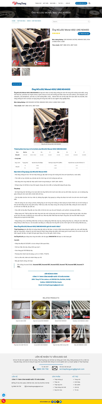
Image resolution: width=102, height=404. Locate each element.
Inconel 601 (46, 264)
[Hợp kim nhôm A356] (21, 310)
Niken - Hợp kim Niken (34, 21)
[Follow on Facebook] (52, 401)
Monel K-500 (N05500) (60, 320)
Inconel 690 (72, 264)
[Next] (47, 47)
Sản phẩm (52, 3)
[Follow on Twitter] (60, 401)
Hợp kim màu (21, 21)
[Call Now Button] (3, 401)
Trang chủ (38, 3)
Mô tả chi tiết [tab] (17, 84)
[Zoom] (13, 64)
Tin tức (60, 3)
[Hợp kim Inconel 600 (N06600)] (41, 310)
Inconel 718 (63, 264)
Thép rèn (56, 382)
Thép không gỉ (58, 379)
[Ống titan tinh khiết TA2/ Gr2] (21, 334)
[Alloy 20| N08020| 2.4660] (80, 334)
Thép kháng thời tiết (60, 387)
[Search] (89, 3)
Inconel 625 (55, 264)
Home (13, 21)
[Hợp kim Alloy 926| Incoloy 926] (61, 334)
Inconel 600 (37, 264)
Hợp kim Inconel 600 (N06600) (41, 320)
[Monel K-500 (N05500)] (61, 310)
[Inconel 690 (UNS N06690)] (41, 334)
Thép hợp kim (58, 384)
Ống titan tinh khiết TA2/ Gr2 (21, 345)
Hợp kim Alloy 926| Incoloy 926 (60, 345)
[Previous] (14, 47)
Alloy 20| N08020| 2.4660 (80, 345)
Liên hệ (68, 3)
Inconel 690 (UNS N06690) (41, 345)
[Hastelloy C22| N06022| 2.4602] (80, 310)
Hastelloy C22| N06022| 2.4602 (80, 320)
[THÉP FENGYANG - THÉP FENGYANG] (19, 3)
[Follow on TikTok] (58, 401)
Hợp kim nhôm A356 (21, 320)
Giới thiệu (45, 3)
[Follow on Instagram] (55, 401)
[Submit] (88, 21)
